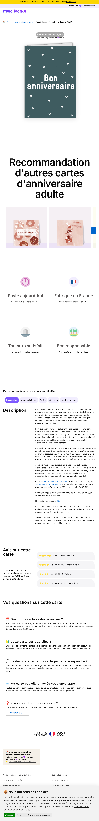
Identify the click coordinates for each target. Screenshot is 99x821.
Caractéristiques (28, 400)
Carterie (10, 22)
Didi (58, 501)
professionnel (90, 6)
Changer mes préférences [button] (38, 815)
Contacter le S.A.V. (17, 712)
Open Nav (94, 11)
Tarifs (43, 400)
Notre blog (56, 775)
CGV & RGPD (9, 780)
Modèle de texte (69, 400)
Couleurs (53, 400)
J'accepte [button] (9, 815)
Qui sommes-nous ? (60, 780)
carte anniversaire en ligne (48, 484)
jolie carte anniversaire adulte (54, 481)
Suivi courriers (25, 775)
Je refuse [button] (20, 815)
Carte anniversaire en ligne (25, 22)
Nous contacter (10, 775)
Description (11, 400)
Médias (66, 775)
